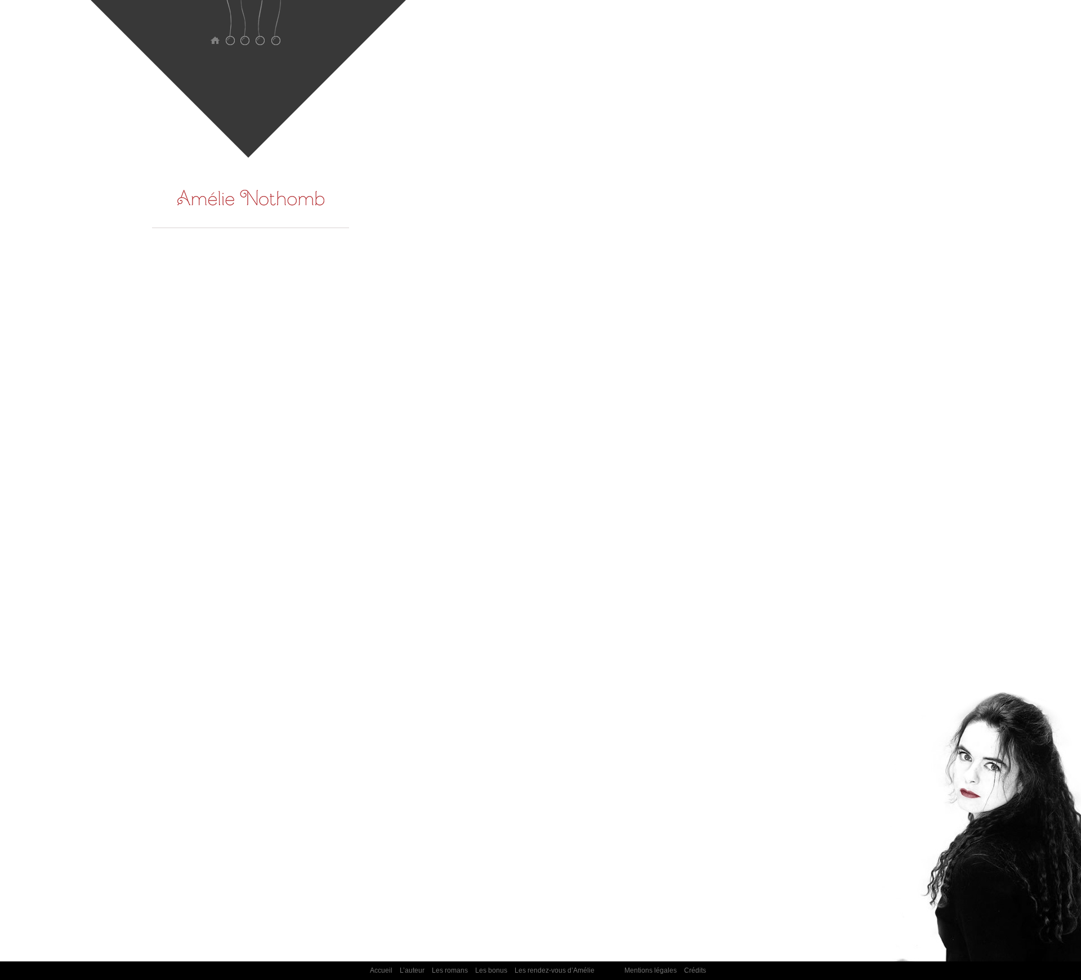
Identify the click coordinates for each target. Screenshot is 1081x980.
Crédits (695, 970)
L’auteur (230, 29)
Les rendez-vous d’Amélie (275, 29)
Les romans (245, 29)
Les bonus (260, 29)
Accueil (214, 29)
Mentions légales (650, 970)
